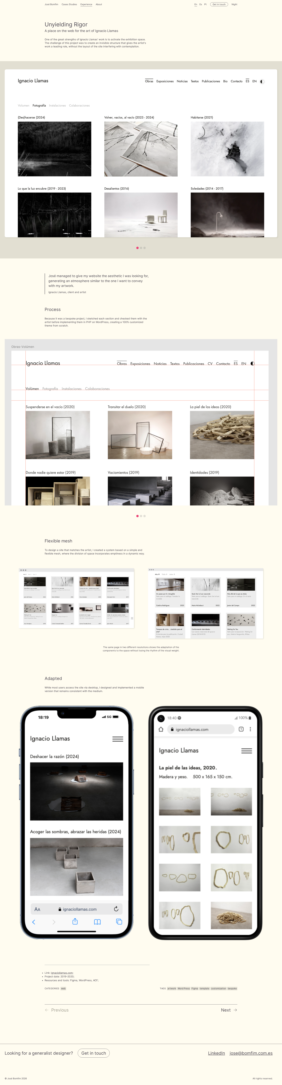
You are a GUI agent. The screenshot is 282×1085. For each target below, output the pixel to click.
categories (52, 988)
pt (205, 4)
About (99, 4)
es (200, 4)
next (226, 1010)
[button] (137, 248)
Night (234, 4)
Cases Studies (69, 4)
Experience (86, 4)
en (195, 4)
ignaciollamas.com (62, 972)
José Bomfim (51, 4)
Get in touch (219, 4)
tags (163, 988)
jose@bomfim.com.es (251, 1053)
